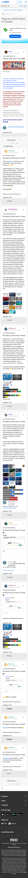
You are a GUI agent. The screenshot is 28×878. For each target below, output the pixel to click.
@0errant (7, 597)
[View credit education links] (25, 832)
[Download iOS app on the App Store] (6, 814)
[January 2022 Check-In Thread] (20, 140)
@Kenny (10, 161)
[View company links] (25, 805)
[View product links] (25, 796)
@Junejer (5, 727)
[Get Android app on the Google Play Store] (17, 814)
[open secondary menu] (26, 2)
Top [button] (2, 788)
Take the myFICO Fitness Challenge (9, 507)
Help (21, 6)
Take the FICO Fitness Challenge (8, 570)
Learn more (23, 855)
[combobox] (14, 14)
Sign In (24, 6)
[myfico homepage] (5, 2)
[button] (23, 51)
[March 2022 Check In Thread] (17, 140)
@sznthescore (6, 758)
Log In (19, 2)
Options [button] (26, 10)
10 (8, 770)
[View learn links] (25, 800)
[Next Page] (19, 143)
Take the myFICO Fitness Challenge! (13, 10)
